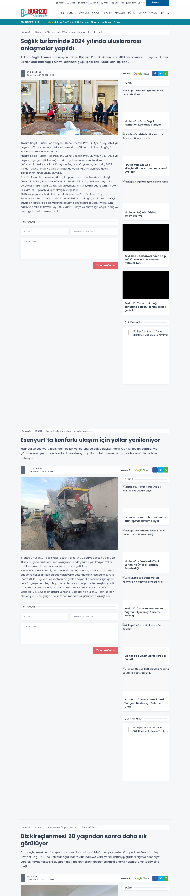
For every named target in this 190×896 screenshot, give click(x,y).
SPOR (107, 12)
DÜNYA (142, 12)
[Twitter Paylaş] (160, 73)
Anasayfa (26, 32)
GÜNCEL (71, 12)
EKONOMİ (84, 12)
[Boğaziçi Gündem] (34, 12)
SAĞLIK (153, 12)
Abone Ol (125, 73)
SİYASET (96, 12)
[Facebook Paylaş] (155, 73)
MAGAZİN (120, 12)
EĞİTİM (131, 12)
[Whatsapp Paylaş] (165, 73)
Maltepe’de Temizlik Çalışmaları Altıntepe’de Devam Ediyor (84, 22)
